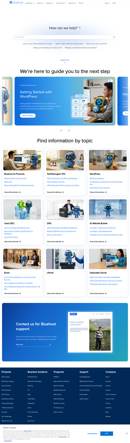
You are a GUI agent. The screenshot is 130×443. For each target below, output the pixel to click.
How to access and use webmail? (96, 44)
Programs (59, 371)
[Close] (127, 433)
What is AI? (8, 182)
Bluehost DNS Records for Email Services (61, 231)
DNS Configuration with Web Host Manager (62, 178)
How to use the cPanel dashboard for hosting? (37, 44)
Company (111, 371)
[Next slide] (68, 130)
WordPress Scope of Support (100, 188)
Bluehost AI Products (14, 174)
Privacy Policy (63, 437)
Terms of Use (27, 431)
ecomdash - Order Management (101, 231)
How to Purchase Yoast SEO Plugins (16, 228)
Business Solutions (37, 371)
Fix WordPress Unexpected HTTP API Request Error (106, 183)
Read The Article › (27, 115)
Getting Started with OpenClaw (15, 178)
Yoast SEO (9, 223)
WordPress (95, 174)
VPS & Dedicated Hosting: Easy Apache (104, 284)
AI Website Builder (99, 223)
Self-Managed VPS (56, 174)
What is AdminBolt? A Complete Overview (19, 185)
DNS (49, 223)
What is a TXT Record (54, 235)
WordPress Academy (97, 178)
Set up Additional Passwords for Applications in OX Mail (22, 288)
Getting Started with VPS (55, 182)
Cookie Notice (8, 441)
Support (84, 371)
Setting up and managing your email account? (47, 48)
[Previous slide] (61, 130)
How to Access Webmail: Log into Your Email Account (20, 278)
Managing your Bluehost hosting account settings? (81, 48)
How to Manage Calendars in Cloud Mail (18, 283)
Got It (106, 433)
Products (6, 371)
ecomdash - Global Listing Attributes (102, 228)
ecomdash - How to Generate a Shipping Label (106, 235)
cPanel (50, 272)
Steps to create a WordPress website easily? (69, 44)
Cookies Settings (92, 433)
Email (7, 272)
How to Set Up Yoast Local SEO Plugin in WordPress (18, 232)
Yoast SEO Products (11, 237)
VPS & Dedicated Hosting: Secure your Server (63, 185)
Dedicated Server (98, 272)
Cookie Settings (84, 390)
